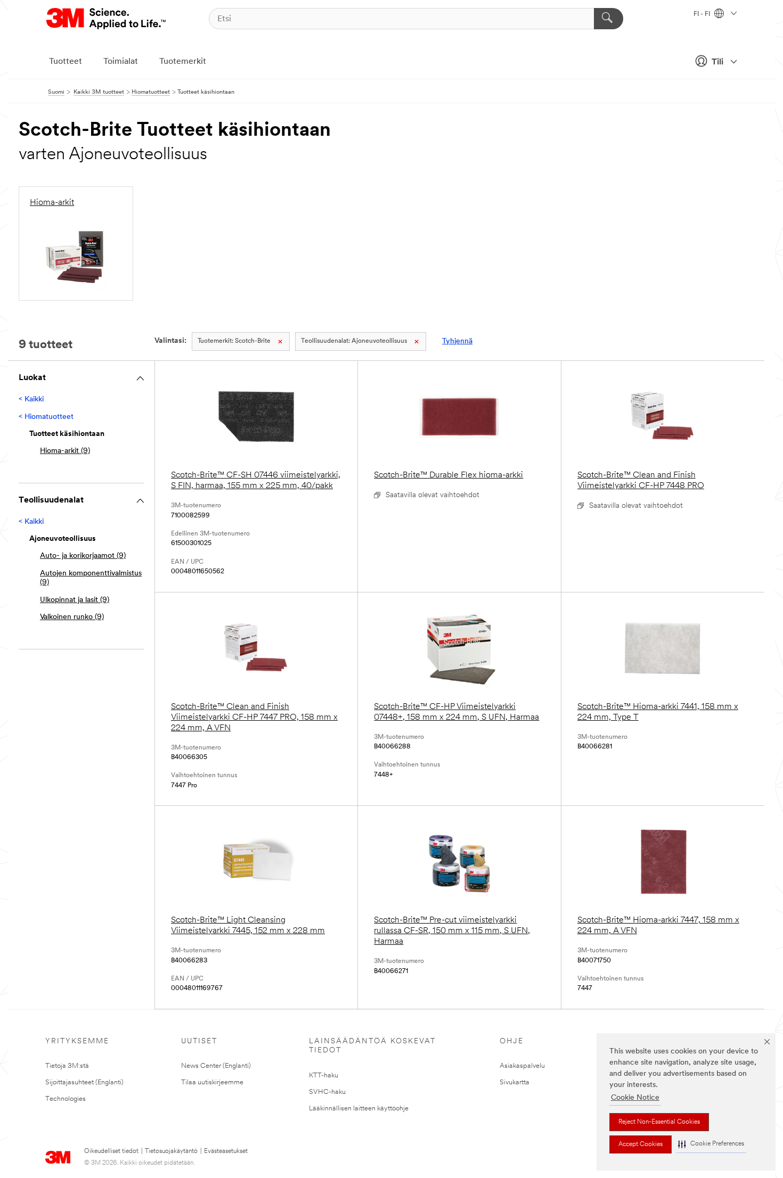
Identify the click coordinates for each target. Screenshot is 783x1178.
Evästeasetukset (226, 1151)
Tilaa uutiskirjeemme (212, 1082)
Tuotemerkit (182, 61)
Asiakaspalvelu (522, 1065)
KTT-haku (323, 1075)
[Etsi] (608, 18)
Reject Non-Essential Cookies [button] (659, 1122)
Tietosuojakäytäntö (171, 1151)
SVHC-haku (327, 1092)
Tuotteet (65, 61)
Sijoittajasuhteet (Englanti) (84, 1082)
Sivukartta (514, 1082)
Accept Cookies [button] (640, 1144)
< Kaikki (31, 399)
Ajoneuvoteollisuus (354, 341)
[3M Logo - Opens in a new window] (106, 18)
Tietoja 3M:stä (67, 1065)
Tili (717, 62)
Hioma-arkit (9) (65, 451)
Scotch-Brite (234, 341)
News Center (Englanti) (216, 1065)
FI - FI (703, 14)
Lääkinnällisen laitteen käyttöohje (359, 1108)
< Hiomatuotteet (46, 417)
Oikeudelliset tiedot (111, 1151)
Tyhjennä (457, 341)
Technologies (65, 1098)
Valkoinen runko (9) (72, 617)
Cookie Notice (635, 1098)
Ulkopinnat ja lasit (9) (74, 600)
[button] (711, 1144)
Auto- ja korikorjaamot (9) (83, 556)
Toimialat (120, 61)
